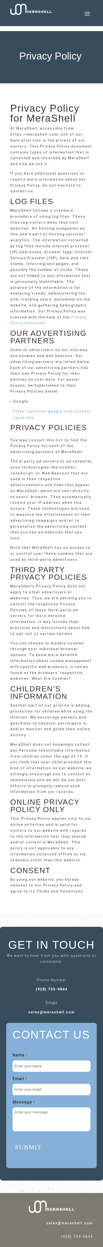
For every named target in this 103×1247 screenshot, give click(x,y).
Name (20, 1055)
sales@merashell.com (51, 1012)
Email (19, 1078)
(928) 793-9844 (52, 989)
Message (23, 1102)
